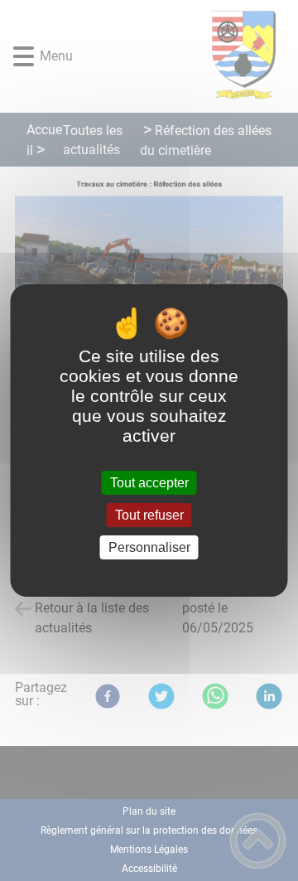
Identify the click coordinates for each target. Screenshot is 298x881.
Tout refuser (149, 515)
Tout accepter (149, 483)
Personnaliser (149, 547)
